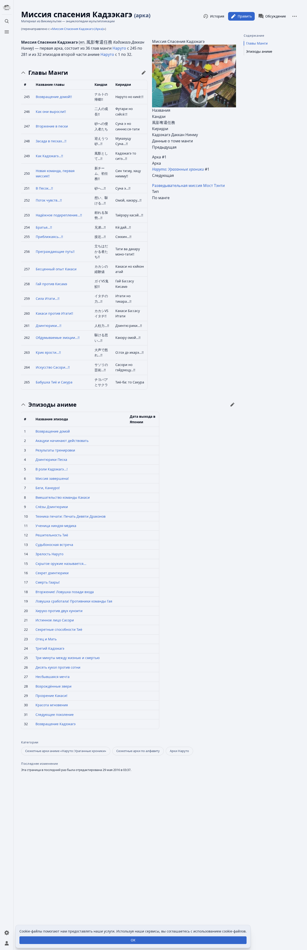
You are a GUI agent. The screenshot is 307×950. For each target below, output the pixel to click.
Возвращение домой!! (54, 96)
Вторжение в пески (52, 126)
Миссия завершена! (52, 478)
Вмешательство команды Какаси (62, 497)
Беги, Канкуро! (47, 488)
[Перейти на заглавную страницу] (7, 7)
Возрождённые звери (53, 686)
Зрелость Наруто (49, 554)
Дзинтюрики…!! (48, 325)
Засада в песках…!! (51, 141)
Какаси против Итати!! (54, 313)
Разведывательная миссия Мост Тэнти (188, 185)
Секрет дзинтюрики (52, 573)
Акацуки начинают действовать (62, 440)
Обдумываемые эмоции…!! (58, 337)
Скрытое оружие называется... (60, 563)
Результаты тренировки (55, 450)
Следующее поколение (54, 714)
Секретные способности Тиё (58, 629)
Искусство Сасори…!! (53, 367)
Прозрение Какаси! (51, 695)
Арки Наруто (179, 751)
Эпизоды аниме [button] (52, 404)
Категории (29, 742)
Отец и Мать (46, 639)
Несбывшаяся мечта (52, 676)
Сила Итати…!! (47, 298)
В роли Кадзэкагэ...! (51, 469)
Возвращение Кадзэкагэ (55, 724)
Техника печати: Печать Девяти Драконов (70, 516)
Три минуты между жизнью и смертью (67, 657)
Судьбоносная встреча (54, 544)
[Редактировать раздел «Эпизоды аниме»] (232, 404)
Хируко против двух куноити (59, 610)
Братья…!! (44, 227)
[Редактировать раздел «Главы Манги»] (143, 72)
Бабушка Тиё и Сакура (54, 382)
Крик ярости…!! (48, 352)
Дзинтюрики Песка (51, 459)
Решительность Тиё (51, 535)
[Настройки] (7, 933)
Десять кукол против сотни (57, 667)
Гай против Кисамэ (51, 284)
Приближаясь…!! (49, 236)
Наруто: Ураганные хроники (178, 169)
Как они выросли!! (51, 111)
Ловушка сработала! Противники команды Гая (73, 601)
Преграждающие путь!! (55, 251)
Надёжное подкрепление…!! (59, 215)
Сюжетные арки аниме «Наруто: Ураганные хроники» (65, 751)
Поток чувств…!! (49, 200)
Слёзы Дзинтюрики (51, 506)
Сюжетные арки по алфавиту (138, 751)
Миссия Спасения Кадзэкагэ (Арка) (77, 29)
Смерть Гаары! (47, 582)
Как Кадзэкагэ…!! (49, 156)
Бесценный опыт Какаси (56, 269)
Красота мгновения (51, 705)
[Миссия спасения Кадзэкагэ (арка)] (194, 75)
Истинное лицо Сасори (54, 620)
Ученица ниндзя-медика (55, 525)
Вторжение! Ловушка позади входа (64, 592)
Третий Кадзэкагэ (49, 648)
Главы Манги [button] (48, 72)
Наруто (119, 48)
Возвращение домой (52, 431)
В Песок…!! (44, 188)
